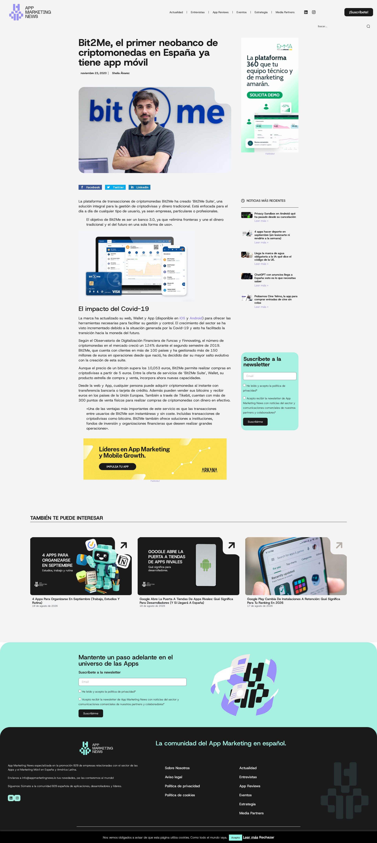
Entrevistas (198, 12)
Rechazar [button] (266, 837)
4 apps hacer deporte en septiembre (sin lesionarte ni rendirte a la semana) (272, 235)
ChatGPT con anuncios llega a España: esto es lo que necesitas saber (275, 278)
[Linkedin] (306, 12)
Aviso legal (173, 777)
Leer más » (261, 221)
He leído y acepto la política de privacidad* (109, 691)
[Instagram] (314, 12)
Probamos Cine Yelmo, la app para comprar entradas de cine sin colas (275, 299)
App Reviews (221, 12)
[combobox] (339, 26)
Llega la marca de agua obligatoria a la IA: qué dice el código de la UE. (272, 256)
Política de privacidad (182, 786)
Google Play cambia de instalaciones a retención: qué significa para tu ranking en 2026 (293, 601)
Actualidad (176, 12)
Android (195, 318)
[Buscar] (368, 26)
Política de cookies (180, 795)
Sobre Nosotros (177, 768)
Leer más (250, 837)
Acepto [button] (235, 837)
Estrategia (261, 12)
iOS (181, 318)
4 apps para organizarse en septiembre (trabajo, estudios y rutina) (76, 601)
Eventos (242, 12)
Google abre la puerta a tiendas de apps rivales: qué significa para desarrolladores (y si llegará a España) (186, 601)
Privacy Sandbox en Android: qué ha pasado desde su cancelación (275, 215)
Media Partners (285, 12)
